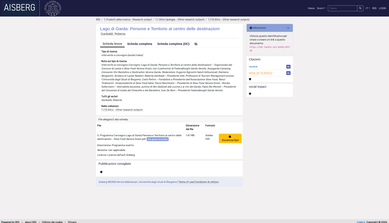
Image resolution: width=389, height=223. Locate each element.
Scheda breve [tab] (112, 43)
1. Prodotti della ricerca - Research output (128, 19)
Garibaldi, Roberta (113, 33)
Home (311, 8)
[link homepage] (21, 8)
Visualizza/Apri (230, 138)
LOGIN (382, 8)
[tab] (196, 44)
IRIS (374, 8)
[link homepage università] (53, 8)
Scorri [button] (320, 8)
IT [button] (367, 8)
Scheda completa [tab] (139, 44)
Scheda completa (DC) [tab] (173, 44)
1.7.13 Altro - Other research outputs (229, 19)
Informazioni (259, 28)
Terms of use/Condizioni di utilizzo (199, 182)
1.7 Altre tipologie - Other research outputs (180, 19)
